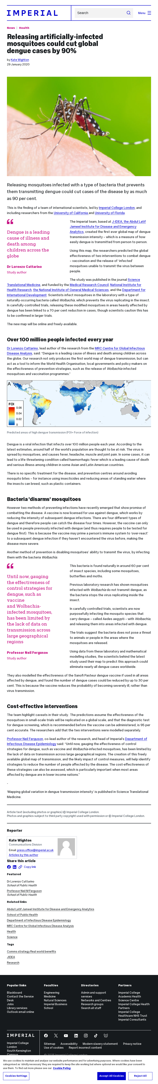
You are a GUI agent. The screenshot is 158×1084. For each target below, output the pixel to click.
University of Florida (110, 213)
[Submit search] (128, 13)
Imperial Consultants (132, 1019)
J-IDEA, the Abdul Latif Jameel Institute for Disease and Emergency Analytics (108, 226)
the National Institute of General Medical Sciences (71, 290)
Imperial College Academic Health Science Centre (129, 996)
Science (12, 937)
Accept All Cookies (111, 1075)
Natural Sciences (55, 1000)
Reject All (140, 1075)
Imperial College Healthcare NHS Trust (132, 1013)
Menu (141, 13)
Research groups (92, 1004)
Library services (17, 1008)
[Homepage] (39, 13)
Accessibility (69, 1044)
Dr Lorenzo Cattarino (22, 348)
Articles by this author (23, 855)
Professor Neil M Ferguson (24, 891)
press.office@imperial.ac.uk (35, 850)
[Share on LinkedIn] (15, 867)
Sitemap (49, 1044)
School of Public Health (22, 915)
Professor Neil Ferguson (25, 739)
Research (13, 962)
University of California (71, 213)
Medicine (50, 996)
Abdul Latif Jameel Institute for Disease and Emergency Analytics (50, 909)
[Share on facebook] (9, 867)
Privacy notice (132, 1044)
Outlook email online (20, 1012)
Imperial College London (117, 208)
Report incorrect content (85, 1047)
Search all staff (91, 1008)
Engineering (51, 992)
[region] (79, 1069)
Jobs (10, 1004)
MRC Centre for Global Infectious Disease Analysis (40, 926)
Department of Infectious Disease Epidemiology (39, 920)
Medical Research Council (89, 285)
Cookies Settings (16, 1075)
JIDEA (11, 957)
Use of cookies (54, 1047)
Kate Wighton (20, 60)
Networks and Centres (96, 1000)
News (11, 28)
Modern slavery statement (100, 1044)
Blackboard (14, 992)
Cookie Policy (62, 1068)
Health (24, 28)
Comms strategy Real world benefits (31, 951)
